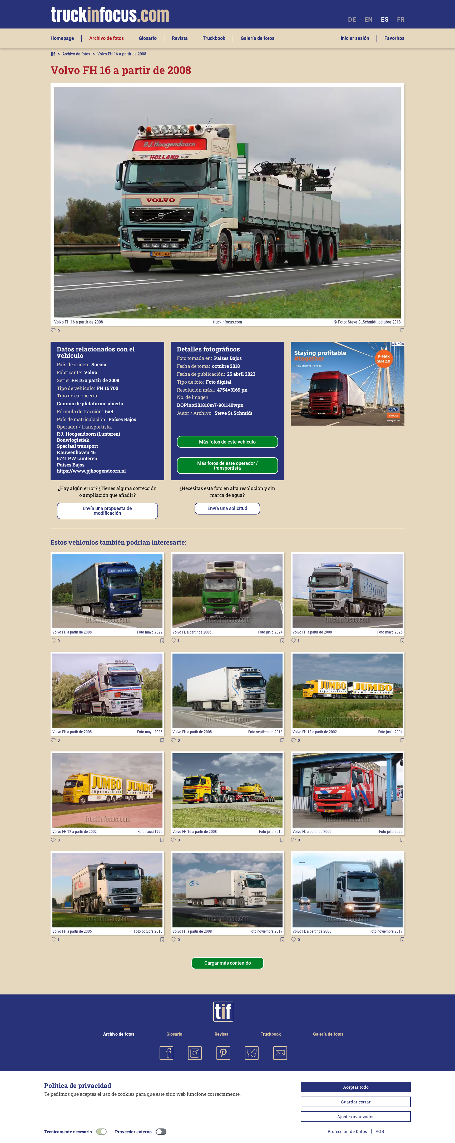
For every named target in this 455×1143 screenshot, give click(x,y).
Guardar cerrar (356, 1101)
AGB (379, 1131)
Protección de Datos (347, 1131)
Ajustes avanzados (355, 1116)
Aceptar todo (356, 1087)
